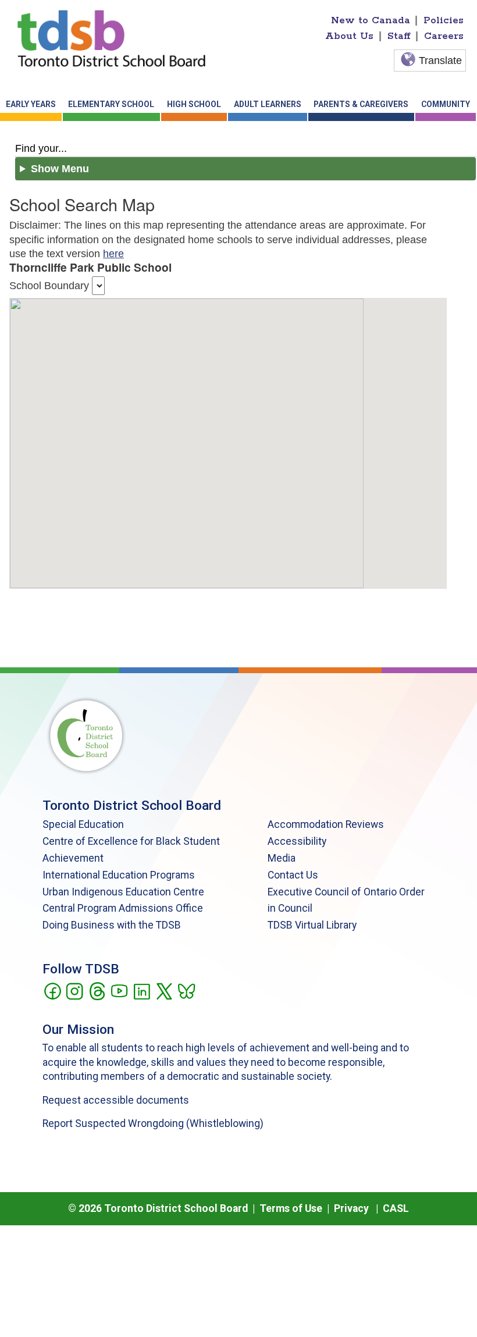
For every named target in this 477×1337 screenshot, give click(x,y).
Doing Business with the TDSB (111, 925)
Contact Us (293, 875)
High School (194, 104)
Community (445, 104)
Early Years (31, 104)
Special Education (83, 824)
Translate (440, 60)
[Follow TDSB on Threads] (96, 990)
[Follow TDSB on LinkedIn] (141, 990)
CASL (396, 1208)
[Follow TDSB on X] (163, 990)
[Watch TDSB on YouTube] (119, 990)
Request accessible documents (115, 1100)
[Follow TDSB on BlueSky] (185, 990)
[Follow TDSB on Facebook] (52, 990)
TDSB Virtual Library (312, 925)
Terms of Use (290, 1208)
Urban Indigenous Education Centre (123, 892)
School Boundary (49, 285)
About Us (349, 36)
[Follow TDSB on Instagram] (74, 990)
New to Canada (370, 20)
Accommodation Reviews (326, 824)
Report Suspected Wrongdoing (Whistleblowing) (153, 1123)
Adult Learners (267, 104)
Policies (443, 20)
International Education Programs (118, 875)
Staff (399, 36)
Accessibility (297, 841)
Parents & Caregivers (361, 104)
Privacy (351, 1208)
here (113, 253)
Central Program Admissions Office (122, 908)
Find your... (41, 148)
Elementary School (111, 104)
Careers (444, 36)
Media (282, 858)
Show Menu (60, 169)
